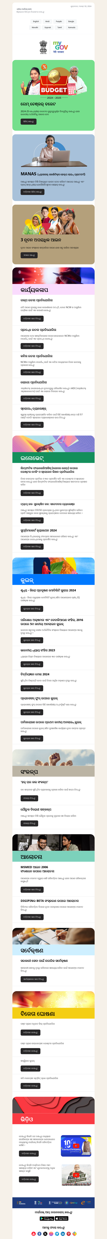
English (36, 21)
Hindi (47, 21)
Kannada (71, 28)
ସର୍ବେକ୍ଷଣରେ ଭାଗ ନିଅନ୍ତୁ (33, 979)
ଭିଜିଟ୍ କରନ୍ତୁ (28, 121)
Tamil (59, 28)
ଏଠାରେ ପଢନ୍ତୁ (29, 255)
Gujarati (48, 28)
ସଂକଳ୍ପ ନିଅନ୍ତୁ (29, 798)
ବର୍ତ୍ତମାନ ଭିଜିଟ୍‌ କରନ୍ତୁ (32, 192)
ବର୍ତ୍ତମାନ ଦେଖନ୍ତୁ (30, 1032)
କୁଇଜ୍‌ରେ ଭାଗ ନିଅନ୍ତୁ (31, 608)
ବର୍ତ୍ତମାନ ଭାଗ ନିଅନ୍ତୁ (32, 318)
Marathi (35, 28)
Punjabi (59, 21)
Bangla (71, 21)
